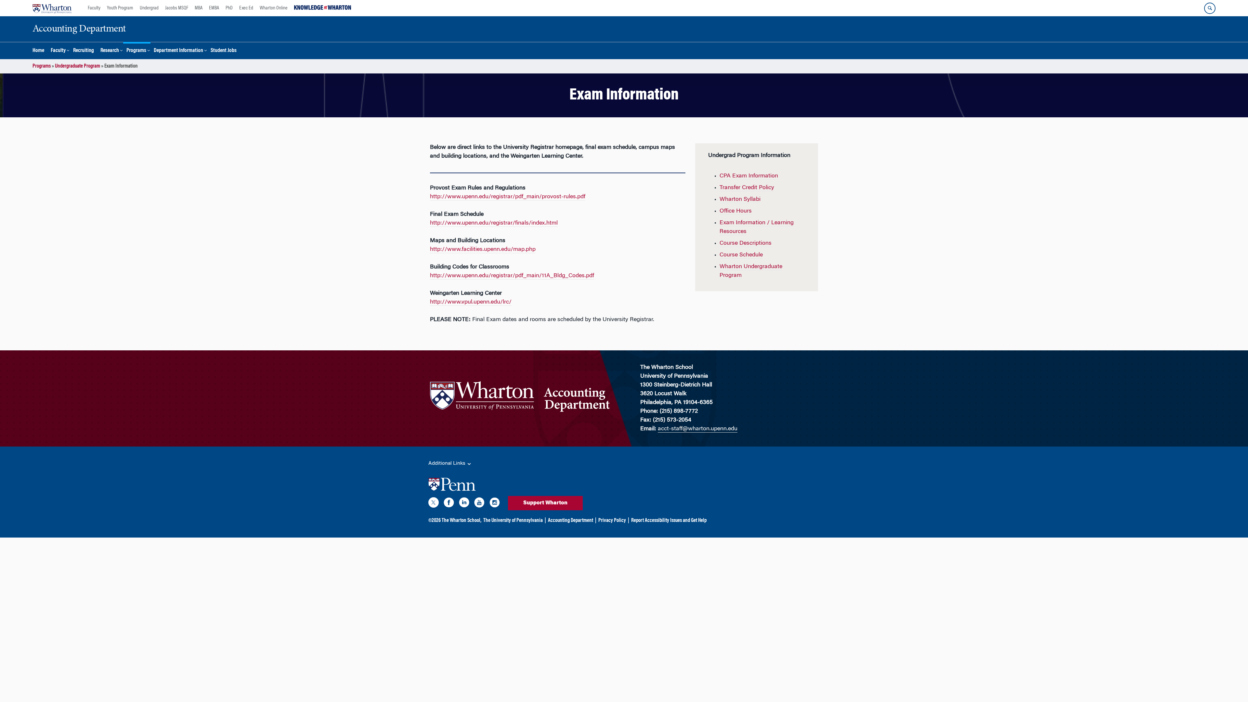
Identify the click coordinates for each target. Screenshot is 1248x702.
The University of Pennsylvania (513, 520)
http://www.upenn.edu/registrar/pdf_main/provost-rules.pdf (507, 197)
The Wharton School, (461, 520)
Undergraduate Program (77, 66)
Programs (136, 51)
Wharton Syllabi (740, 199)
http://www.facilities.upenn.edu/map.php (483, 250)
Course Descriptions (746, 243)
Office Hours (736, 211)
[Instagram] (494, 503)
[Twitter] (433, 503)
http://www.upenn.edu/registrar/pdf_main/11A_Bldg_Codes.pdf (512, 276)
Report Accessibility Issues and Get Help (669, 520)
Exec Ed (246, 8)
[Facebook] (449, 503)
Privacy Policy (612, 520)
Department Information (178, 51)
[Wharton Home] (52, 8)
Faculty (94, 8)
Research (109, 51)
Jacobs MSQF (176, 8)
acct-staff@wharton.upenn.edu (697, 429)
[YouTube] (479, 503)
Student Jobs (224, 51)
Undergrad (149, 8)
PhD (229, 8)
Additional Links (447, 463)
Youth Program (120, 8)
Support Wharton (545, 503)
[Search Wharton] (1210, 8)
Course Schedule (741, 255)
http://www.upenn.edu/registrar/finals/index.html (494, 223)
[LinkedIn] (464, 503)
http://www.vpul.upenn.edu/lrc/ (471, 302)
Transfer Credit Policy (747, 188)
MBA (198, 8)
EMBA (214, 8)
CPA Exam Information (749, 176)
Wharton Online (274, 8)
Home (38, 51)
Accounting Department (570, 520)
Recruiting (83, 51)
